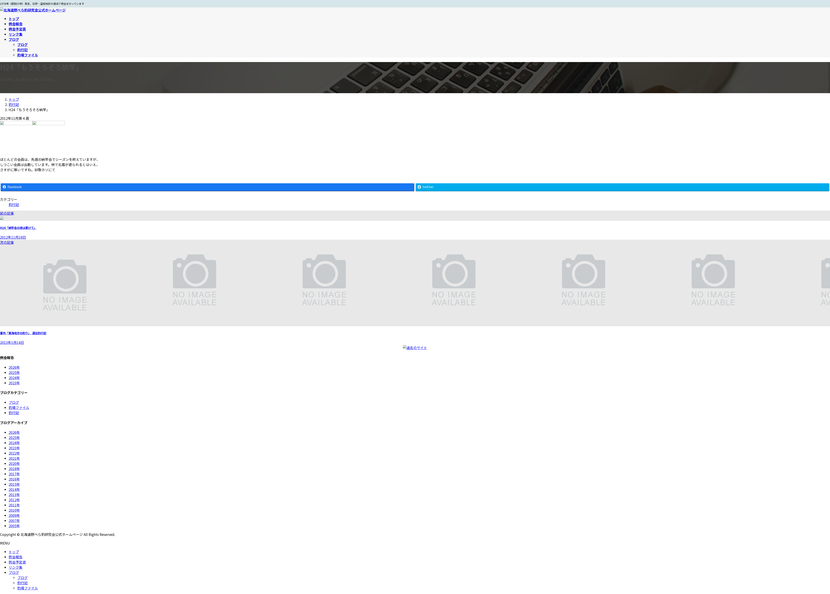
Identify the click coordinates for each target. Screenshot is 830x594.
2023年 (14, 382)
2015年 (14, 484)
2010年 (14, 510)
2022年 (14, 453)
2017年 (14, 473)
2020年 (14, 463)
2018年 (14, 468)
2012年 (14, 499)
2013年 (14, 494)
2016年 (14, 479)
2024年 (14, 377)
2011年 (14, 505)
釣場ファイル (27, 54)
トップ (14, 551)
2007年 (14, 520)
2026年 (14, 367)
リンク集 (15, 567)
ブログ (22, 44)
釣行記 (22, 49)
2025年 (14, 372)
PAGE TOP (809, 572)
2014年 (14, 489)
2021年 (14, 458)
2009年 (14, 515)
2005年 (14, 525)
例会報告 (15, 556)
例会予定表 (17, 562)
